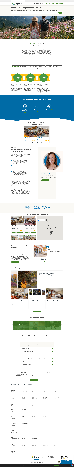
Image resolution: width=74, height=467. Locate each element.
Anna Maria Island (24, 407)
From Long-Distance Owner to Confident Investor (54, 303)
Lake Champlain (13, 451)
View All (37, 313)
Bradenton (34, 407)
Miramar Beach (24, 410)
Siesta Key (12, 411)
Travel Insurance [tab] (37, 68)
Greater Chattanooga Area (15, 440)
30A (11, 407)
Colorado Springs (35, 398)
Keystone (55, 400)
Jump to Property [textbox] (15, 0)
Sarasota (55, 410)
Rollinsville (55, 401)
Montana (13, 424)
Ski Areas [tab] (29, 66)
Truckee (44, 393)
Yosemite (55, 393)
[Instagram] (38, 461)
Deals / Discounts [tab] (15, 66)
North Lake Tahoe (24, 393)
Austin (12, 444)
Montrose (23, 401)
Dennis (23, 418)
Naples (33, 410)
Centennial (23, 398)
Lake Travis (34, 444)
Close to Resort (37, 109)
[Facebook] (34, 461)
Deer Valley (23, 447)
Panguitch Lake (45, 447)
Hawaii (12, 413)
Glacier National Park (25, 425)
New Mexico (13, 427)
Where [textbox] (14, 12)
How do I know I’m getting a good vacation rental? (32, 342)
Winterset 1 (39, 137)
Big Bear (12, 393)
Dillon (12, 399)
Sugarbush (34, 451)
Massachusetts (14, 417)
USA (30, 43)
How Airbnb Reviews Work (36, 302)
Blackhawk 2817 (27, 137)
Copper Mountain (45, 398)
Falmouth (33, 418)
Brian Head (13, 447)
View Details (17, 232)
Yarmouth (44, 418)
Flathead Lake (13, 425)
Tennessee (13, 439)
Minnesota (13, 420)
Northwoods (13, 454)
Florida (12, 406)
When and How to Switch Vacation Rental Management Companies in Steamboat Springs (19, 304)
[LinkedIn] (39, 461)
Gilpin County (45, 399)
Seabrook (12, 437)
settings (50, 465)
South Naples (24, 411)
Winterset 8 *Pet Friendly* (30, 225)
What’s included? (25, 350)
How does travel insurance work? (29, 356)
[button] (52, 233)
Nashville (23, 440)
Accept (57, 465)
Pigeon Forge (34, 440)
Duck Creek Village (35, 447)
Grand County (24, 400)
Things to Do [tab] (35, 66)
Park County (45, 401)
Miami (12, 410)
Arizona (12, 388)
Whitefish (33, 425)
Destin (55, 407)
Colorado (34, 43)
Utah (12, 446)
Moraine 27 (14, 225)
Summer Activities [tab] (23, 66)
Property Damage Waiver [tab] (57, 66)
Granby (12, 400)
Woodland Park (24, 404)
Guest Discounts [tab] (41, 66)
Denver (55, 398)
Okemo (23, 451)
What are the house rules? (27, 366)
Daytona (44, 407)
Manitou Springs (13, 401)
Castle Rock (13, 398)
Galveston (23, 444)
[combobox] (18, 1)
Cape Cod (12, 418)
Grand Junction (34, 400)
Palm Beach (45, 410)
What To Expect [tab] (48, 66)
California (13, 392)
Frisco (33, 399)
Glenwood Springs (56, 399)
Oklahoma (13, 431)
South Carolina (14, 434)
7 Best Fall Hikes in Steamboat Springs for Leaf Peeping (48, 276)
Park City (55, 447)
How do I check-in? (26, 363)
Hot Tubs (48, 109)
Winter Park (13, 404)
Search (60, 12)
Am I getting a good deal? (27, 353)
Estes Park (23, 399)
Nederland (34, 401)
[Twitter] (36, 461)
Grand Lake (44, 400)
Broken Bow (13, 432)
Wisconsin (13, 453)
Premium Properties (24, 110)
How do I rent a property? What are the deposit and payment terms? (36, 360)
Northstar (33, 393)
